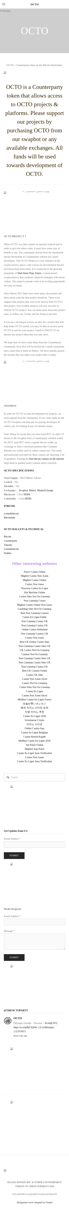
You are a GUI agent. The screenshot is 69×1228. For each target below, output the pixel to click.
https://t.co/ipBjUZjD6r (25, 1027)
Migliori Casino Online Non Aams (34, 604)
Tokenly (8, 545)
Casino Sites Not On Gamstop (34, 596)
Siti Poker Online (34, 745)
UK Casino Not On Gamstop (34, 650)
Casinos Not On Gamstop (35, 654)
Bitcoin (7, 536)
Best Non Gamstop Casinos (35, 613)
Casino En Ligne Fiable (34, 617)
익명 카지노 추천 (34, 712)
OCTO (34, 4)
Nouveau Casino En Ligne (34, 588)
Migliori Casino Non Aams (34, 575)
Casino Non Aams (34, 584)
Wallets (7, 553)
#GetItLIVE (51, 1023)
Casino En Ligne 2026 (34, 716)
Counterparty (10, 540)
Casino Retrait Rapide (34, 736)
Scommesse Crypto (34, 720)
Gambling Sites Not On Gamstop (34, 608)
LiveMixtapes (47, 1027)
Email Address (12, 838)
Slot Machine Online (34, 592)
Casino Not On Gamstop (34, 683)
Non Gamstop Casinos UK (34, 633)
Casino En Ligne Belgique (34, 732)
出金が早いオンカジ (34, 703)
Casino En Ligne (34, 691)
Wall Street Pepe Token (29, 273)
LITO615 (21, 1031)
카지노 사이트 (34, 724)
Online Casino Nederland (34, 629)
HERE (27, 494)
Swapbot (23, 490)
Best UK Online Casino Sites (34, 641)
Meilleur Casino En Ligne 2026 (34, 740)
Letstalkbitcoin (11, 513)
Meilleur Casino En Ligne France (35, 699)
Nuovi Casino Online (34, 571)
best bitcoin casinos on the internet (46, 458)
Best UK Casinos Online (34, 670)
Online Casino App (34, 728)
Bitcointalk (9, 517)
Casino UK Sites (34, 674)
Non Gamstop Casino (35, 600)
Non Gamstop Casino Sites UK (35, 646)
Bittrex (32, 490)
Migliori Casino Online (34, 580)
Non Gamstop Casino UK (34, 621)
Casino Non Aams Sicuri (34, 679)
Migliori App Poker (34, 749)
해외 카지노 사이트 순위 (34, 707)
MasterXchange (45, 490)
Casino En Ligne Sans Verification (34, 753)
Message (9, 931)
